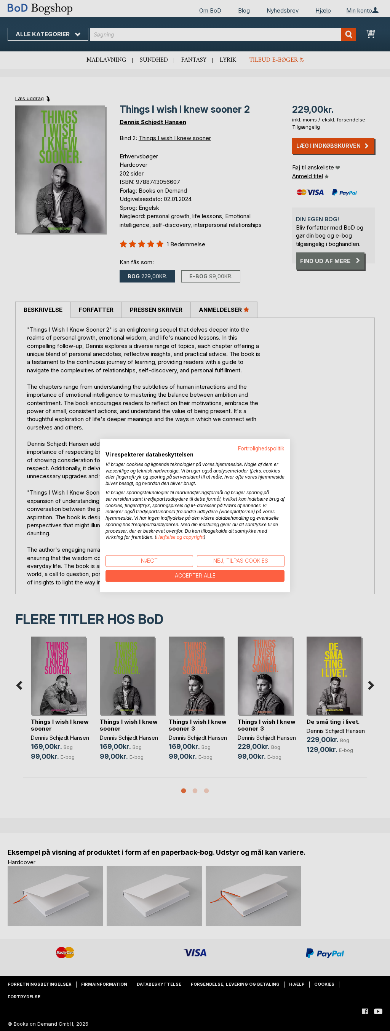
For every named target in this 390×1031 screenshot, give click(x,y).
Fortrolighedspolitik (261, 448)
